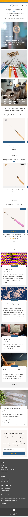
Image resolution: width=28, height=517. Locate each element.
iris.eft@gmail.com (6, 479)
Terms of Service (5, 488)
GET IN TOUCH (5, 472)
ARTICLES (4, 467)
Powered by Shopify (14, 513)
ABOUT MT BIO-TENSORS (8, 469)
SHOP (2, 465)
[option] (14, 135)
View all (14, 155)
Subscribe (13, 453)
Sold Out (14, 186)
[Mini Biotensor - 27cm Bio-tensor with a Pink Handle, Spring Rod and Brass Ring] (14, 219)
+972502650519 (5, 481)
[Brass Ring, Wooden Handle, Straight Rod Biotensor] (14, 174)
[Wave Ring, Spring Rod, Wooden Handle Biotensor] (14, 129)
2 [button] (13, 241)
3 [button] (14, 241)
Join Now (3, 503)
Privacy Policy (5, 490)
